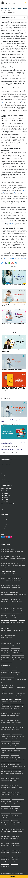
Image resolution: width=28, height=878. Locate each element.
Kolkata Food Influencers (6, 652)
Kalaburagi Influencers (20, 759)
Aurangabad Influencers (17, 817)
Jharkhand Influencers (14, 785)
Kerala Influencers (4, 731)
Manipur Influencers (5, 775)
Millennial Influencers (5, 617)
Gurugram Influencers (5, 729)
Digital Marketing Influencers (7, 632)
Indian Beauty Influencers (6, 553)
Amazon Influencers (5, 589)
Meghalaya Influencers (16, 775)
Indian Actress (4, 563)
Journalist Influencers (5, 582)
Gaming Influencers (5, 477)
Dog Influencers (12, 693)
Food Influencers (5, 475)
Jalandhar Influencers (15, 810)
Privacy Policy (4, 528)
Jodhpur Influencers (5, 843)
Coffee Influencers (13, 645)
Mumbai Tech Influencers (6, 637)
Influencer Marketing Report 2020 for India (12, 369)
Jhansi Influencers (16, 724)
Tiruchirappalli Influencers (15, 822)
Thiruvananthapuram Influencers (8, 748)
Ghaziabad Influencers (5, 722)
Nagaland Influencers (15, 778)
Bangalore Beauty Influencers (17, 829)
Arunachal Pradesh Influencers (16, 773)
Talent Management (6, 519)
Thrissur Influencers (5, 755)
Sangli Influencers (15, 843)
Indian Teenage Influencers (6, 624)
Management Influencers (16, 601)
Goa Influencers (15, 824)
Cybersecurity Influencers (18, 630)
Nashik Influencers (5, 826)
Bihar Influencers (4, 785)
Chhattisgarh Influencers (6, 801)
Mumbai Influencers (5, 854)
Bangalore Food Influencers (7, 657)
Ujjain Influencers (14, 820)
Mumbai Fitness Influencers (20, 679)
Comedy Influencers (6, 464)
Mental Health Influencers (14, 667)
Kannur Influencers (15, 755)
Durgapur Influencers (5, 799)
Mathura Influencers (16, 722)
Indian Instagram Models (15, 599)
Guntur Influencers (16, 729)
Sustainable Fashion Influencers (7, 549)
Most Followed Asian (5, 608)
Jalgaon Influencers (5, 861)
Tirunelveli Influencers (21, 748)
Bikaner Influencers (5, 852)
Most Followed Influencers (6, 613)
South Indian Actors (5, 743)
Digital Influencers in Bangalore (17, 622)
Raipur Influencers (14, 808)
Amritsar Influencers (5, 708)
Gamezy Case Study (5, 495)
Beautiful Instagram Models (7, 551)
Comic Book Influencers (6, 606)
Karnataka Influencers (5, 738)
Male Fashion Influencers (6, 565)
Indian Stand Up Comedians (7, 578)
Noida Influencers (4, 717)
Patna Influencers (18, 833)
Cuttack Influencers (5, 789)
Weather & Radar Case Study (8, 503)
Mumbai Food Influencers (6, 659)
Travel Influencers (5, 481)
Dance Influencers (5, 580)
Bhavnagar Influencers (5, 831)
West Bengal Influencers (15, 782)
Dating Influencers (5, 620)
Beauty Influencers (5, 472)
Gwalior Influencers (5, 803)
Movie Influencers (14, 573)
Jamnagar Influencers (5, 824)
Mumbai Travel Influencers (6, 661)
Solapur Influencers (14, 838)
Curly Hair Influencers (5, 556)
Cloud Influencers (4, 592)
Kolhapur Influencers (5, 845)
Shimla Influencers (5, 715)
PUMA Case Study (5, 501)
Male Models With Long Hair (19, 565)
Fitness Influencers (5, 473)
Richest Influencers (22, 594)
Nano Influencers (4, 599)
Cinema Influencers (5, 573)
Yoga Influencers (13, 670)
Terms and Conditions (6, 526)
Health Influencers (5, 670)
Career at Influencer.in (6, 524)
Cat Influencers (4, 693)
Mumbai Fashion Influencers (19, 567)
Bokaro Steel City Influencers (7, 833)
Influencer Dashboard (6, 488)
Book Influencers (13, 603)
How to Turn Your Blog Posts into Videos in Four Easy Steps (13, 442)
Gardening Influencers (5, 585)
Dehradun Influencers (16, 710)
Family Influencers (16, 585)
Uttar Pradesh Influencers (18, 727)
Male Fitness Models (14, 674)
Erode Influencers (16, 741)
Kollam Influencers (14, 752)
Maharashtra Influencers (16, 852)
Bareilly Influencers (15, 708)
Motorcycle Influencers (15, 648)
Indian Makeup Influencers (19, 553)
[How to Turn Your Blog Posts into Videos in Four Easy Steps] (14, 426)
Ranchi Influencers (15, 792)
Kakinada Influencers (14, 764)
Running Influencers (5, 672)
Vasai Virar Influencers (17, 840)
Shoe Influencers (4, 560)
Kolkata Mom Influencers (6, 695)
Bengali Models (4, 596)
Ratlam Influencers (16, 850)
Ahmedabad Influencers (17, 831)
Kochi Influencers (4, 752)
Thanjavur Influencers (14, 745)
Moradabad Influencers (15, 717)
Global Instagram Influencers (19, 610)
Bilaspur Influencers (15, 806)
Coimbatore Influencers (6, 741)
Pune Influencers (4, 822)
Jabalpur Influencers (5, 806)
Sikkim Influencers (5, 780)
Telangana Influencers (5, 734)
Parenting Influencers (6, 470)
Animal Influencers (15, 589)
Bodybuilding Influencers (16, 672)
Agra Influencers (15, 815)
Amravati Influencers (15, 861)
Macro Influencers (15, 617)
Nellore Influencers (5, 866)
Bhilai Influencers (4, 808)
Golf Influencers (4, 667)
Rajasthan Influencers (5, 817)
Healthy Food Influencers (6, 643)
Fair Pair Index (4, 490)
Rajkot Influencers (15, 836)
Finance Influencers (5, 468)
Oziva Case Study (5, 497)
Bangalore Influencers (15, 854)
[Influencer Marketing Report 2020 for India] (14, 402)
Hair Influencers (11, 558)
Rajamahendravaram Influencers (19, 766)
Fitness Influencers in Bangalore (7, 677)
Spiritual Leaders (13, 615)
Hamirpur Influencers (5, 815)
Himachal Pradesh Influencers (17, 704)
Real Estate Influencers (17, 606)
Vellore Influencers (18, 750)
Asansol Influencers (17, 794)
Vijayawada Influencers (6, 768)
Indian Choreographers (15, 580)
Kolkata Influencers (14, 796)
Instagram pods (10, 223)
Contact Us (3, 517)
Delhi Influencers (4, 701)
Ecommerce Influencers (20, 687)
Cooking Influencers (5, 648)
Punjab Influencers (18, 706)
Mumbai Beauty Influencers (16, 826)
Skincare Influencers (18, 551)
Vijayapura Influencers (16, 761)
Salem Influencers (4, 745)
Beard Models (23, 560)
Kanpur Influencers (5, 713)
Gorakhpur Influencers (5, 724)
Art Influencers (15, 582)
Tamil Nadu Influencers (6, 736)
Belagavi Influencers (5, 761)
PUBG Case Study (5, 499)
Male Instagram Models (13, 563)
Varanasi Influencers (14, 715)
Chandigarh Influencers (16, 813)
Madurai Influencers (15, 743)
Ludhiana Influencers (5, 813)
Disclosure (3, 530)
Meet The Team (4, 523)
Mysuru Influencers (16, 757)
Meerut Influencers (5, 720)
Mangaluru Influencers (5, 757)
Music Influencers (4, 576)
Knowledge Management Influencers (9, 594)
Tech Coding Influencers (6, 630)
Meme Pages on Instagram (15, 576)
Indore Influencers (14, 803)
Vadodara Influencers (5, 829)
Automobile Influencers (6, 462)
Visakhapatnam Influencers (18, 768)
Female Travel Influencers (15, 650)
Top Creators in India (6, 459)
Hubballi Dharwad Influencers (7, 759)
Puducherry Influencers (15, 731)
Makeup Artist (4, 558)
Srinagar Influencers (5, 810)
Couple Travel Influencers (18, 659)
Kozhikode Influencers (5, 766)
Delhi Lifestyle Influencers (15, 701)
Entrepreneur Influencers (14, 596)
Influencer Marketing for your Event (12, 449)
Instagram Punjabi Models (16, 608)
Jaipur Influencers (14, 864)
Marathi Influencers (5, 864)
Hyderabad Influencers (16, 771)
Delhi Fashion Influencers (6, 567)
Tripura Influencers (14, 780)
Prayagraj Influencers (14, 720)
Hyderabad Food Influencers (18, 655)
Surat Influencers (14, 859)
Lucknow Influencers (5, 710)
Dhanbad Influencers (5, 792)
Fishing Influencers (16, 587)
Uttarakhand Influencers (6, 727)
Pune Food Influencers (5, 655)
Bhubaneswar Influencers (16, 787)
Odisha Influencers (5, 782)
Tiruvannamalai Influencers (7, 750)
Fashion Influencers (5, 546)
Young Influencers (14, 592)
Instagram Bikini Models (6, 610)
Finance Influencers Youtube (7, 685)
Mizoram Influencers (5, 778)
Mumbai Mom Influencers (18, 695)
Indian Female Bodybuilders (7, 679)
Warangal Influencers (5, 771)
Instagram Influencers (5, 587)
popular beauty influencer (13, 101)
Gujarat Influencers (5, 859)
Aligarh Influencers (15, 857)
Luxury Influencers (5, 603)
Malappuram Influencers (6, 840)
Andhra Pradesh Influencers (18, 736)
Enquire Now (14, 876)
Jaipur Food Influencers (19, 657)
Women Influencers (5, 622)
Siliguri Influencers (5, 796)
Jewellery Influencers (13, 560)
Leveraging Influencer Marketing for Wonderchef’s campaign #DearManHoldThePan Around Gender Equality (13, 389)
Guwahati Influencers (5, 787)
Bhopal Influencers (17, 801)
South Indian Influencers (17, 734)
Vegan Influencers (4, 650)
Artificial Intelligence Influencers (8, 635)
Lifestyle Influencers (21, 558)
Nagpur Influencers (5, 820)
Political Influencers (5, 601)
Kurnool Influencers (14, 847)
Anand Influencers (5, 847)
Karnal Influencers (5, 764)
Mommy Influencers (21, 693)
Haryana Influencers (5, 704)
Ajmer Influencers (4, 838)
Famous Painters (13, 620)
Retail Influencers (4, 615)
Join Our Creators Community (8, 521)
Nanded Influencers (15, 845)
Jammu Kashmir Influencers (7, 706)
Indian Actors (22, 620)
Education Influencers (6, 466)
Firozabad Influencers (5, 850)
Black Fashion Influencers (16, 546)
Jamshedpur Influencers (6, 794)
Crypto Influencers (19, 632)
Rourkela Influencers (15, 789)
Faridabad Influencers (15, 713)
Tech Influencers (5, 479)
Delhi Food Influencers (18, 652)
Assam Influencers (5, 773)
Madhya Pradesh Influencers (18, 799)
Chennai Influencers (16, 738)
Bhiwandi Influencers (5, 836)
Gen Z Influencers (17, 613)
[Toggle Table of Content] (24, 17)
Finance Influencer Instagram (7, 687)
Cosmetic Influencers (16, 556)
